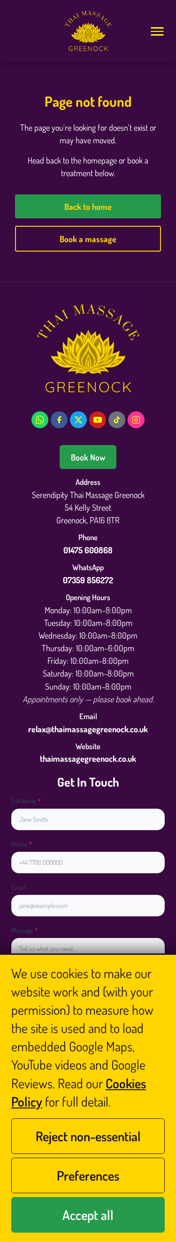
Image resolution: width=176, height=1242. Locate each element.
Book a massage (88, 238)
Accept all (88, 1214)
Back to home (88, 206)
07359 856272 (88, 579)
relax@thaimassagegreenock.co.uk (88, 728)
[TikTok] (116, 419)
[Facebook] (59, 419)
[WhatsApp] (39, 419)
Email (18, 887)
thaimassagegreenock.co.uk (88, 758)
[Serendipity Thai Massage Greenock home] (88, 31)
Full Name (26, 801)
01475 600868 (88, 549)
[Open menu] (157, 31)
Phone (21, 844)
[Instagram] (136, 419)
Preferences (88, 1175)
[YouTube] (97, 419)
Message (24, 930)
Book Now (88, 457)
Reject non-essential (88, 1136)
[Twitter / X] (78, 419)
